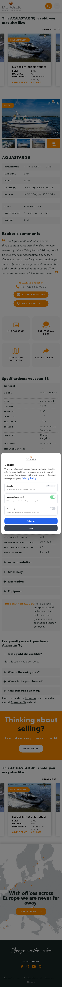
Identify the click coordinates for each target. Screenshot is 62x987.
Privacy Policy (29, 478)
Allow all (31, 521)
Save (31, 528)
